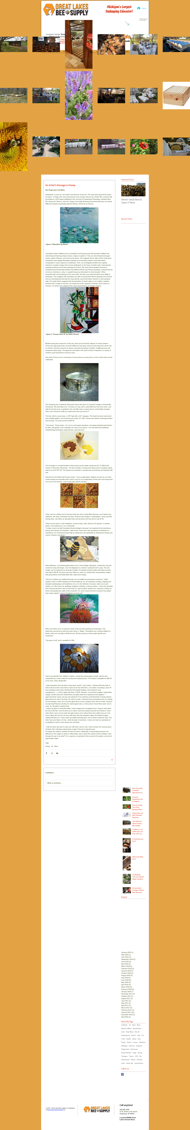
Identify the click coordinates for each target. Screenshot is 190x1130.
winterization (139, 1063)
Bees (56, 746)
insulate (139, 1060)
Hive (139, 1039)
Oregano (139, 1046)
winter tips (129, 1063)
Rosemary (134, 1049)
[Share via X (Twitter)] (52, 753)
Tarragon (124, 1056)
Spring (140, 1053)
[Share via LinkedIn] (57, 753)
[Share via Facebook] (46, 753)
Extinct (133, 1035)
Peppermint (125, 1049)
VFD (136, 1056)
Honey (47, 746)
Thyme (131, 1056)
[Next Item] (142, 189)
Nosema (132, 1046)
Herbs (134, 1039)
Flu (143, 1035)
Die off (137, 1032)
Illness (129, 1042)
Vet (140, 1056)
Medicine (142, 1042)
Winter (133, 1060)
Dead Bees (129, 1032)
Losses (135, 1042)
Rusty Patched (126, 1053)
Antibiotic (124, 1025)
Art (52, 746)
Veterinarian (125, 1060)
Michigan (124, 1046)
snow (123, 1063)
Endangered (125, 1035)
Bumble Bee (137, 1028)
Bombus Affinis (126, 1028)
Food (123, 1039)
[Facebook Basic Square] (122, 1074)
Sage (134, 1053)
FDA (138, 1035)
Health (128, 1039)
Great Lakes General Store (55, 1110)
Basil (133, 1025)
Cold (122, 1032)
